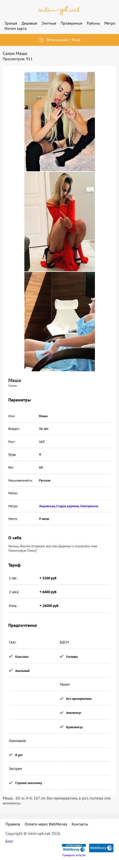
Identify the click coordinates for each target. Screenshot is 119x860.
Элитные (49, 23)
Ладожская (47, 506)
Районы (93, 23)
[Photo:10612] (59, 321)
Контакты (80, 824)
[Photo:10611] (59, 221)
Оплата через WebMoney (46, 824)
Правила (13, 824)
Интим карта (15, 28)
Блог (9, 841)
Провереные (71, 23)
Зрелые (10, 23)
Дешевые (29, 23)
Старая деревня (67, 506)
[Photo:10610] (59, 121)
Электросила (89, 506)
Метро (109, 23)
